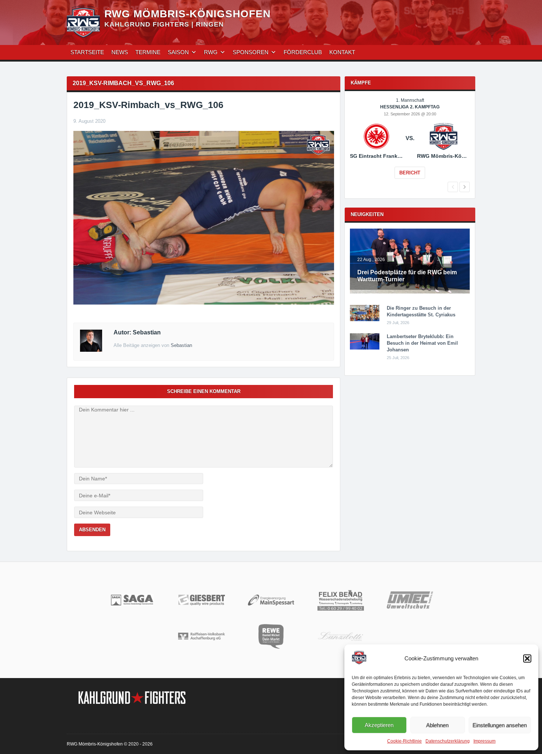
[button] (527, 658)
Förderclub (303, 52)
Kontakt (342, 52)
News (119, 52)
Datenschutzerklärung (447, 741)
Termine (147, 52)
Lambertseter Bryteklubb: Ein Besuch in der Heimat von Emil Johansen (422, 343)
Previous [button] (453, 187)
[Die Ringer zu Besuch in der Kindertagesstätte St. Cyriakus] (364, 319)
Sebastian (181, 345)
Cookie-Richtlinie (404, 741)
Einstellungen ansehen (500, 725)
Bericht (409, 173)
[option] (410, 143)
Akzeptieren (379, 725)
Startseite (87, 52)
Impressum (484, 741)
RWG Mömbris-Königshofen (187, 14)
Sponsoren (250, 52)
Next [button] (464, 187)
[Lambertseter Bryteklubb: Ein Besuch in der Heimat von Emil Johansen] (364, 348)
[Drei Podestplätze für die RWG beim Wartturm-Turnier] (410, 292)
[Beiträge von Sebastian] (91, 350)
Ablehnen (437, 725)
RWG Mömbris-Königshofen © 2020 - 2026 (110, 744)
